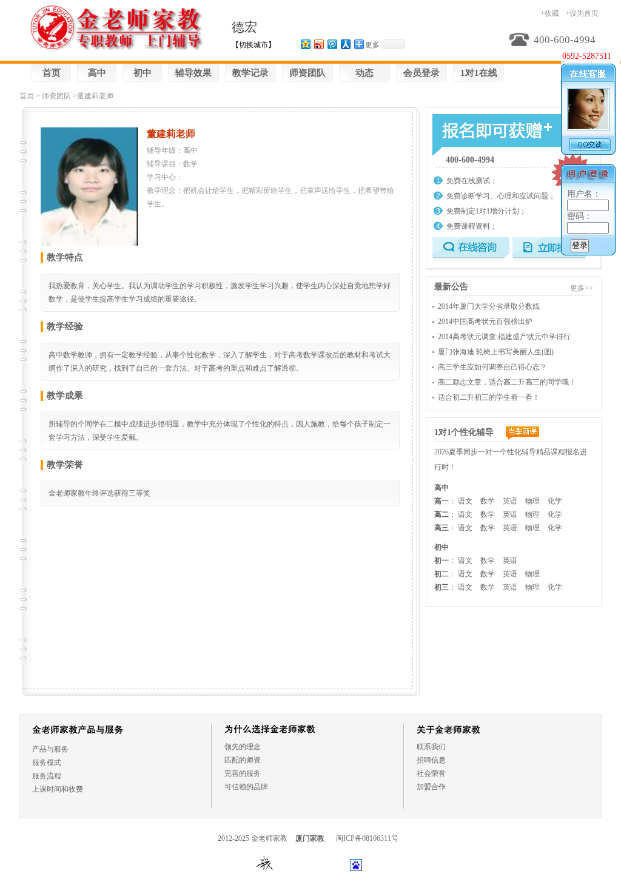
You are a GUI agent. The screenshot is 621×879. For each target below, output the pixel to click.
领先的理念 (242, 747)
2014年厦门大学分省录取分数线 (489, 306)
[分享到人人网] (345, 44)
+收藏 (549, 13)
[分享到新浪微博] (318, 44)
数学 (487, 501)
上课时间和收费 (57, 789)
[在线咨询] (470, 249)
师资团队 (307, 73)
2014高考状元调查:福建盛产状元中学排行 (504, 336)
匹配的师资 (242, 760)
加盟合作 (431, 787)
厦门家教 (309, 838)
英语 (510, 501)
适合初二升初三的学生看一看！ (489, 397)
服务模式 (46, 762)
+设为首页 (582, 13)
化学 (555, 501)
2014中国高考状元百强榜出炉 (485, 321)
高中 (97, 73)
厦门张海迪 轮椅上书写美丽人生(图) (496, 352)
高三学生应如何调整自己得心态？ (492, 367)
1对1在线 (478, 73)
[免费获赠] (487, 132)
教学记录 (250, 73)
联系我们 (431, 747)
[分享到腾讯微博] (331, 44)
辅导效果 (193, 73)
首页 (51, 73)
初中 (142, 73)
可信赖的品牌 (246, 787)
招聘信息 (431, 760)
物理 (532, 501)
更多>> (581, 288)
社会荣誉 (431, 773)
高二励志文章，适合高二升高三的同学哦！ (507, 382)
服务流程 (46, 776)
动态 (364, 73)
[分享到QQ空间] (305, 44)
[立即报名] (550, 249)
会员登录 (421, 73)
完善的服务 (242, 773)
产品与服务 (50, 749)
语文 (465, 501)
